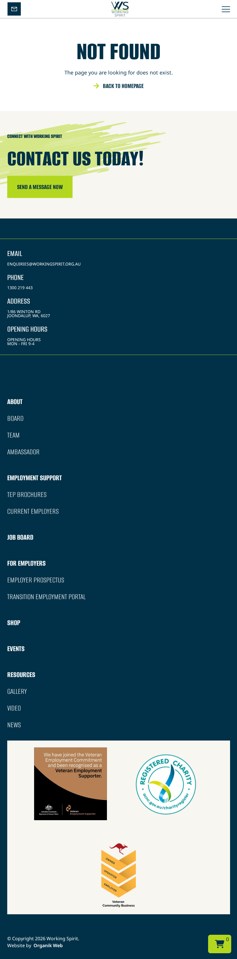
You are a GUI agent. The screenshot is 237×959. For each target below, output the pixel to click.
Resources (21, 674)
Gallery (17, 691)
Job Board (20, 537)
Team (13, 435)
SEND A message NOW (40, 187)
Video (14, 708)
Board (15, 418)
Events (16, 648)
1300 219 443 (20, 287)
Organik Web (48, 945)
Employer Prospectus (35, 580)
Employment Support (34, 478)
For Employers (26, 563)
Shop (13, 622)
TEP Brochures (27, 494)
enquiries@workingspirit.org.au (44, 264)
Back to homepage (123, 86)
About (15, 401)
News (14, 725)
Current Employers (33, 511)
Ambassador (23, 452)
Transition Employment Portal (46, 596)
